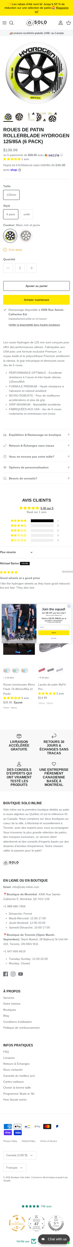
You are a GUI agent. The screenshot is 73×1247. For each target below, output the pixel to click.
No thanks (53, 638)
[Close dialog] (68, 606)
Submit (54, 633)
